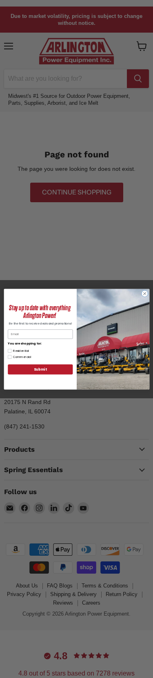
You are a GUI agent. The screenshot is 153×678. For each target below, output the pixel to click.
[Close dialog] (144, 293)
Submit (40, 369)
